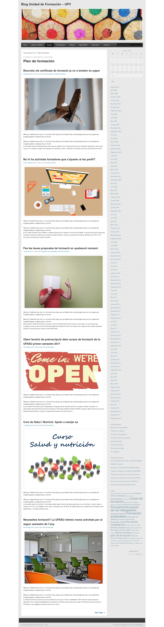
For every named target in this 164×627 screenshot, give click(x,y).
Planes (49, 45)
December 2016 (116, 335)
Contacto (106, 45)
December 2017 (116, 308)
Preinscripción (123, 538)
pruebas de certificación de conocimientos (128, 540)
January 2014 (115, 408)
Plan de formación (47, 74)
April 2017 (114, 328)
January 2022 (115, 200)
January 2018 (115, 304)
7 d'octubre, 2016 (28, 425)
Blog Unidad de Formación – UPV (46, 4)
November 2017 (116, 311)
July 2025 (114, 114)
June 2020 (114, 245)
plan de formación (121, 535)
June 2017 (114, 325)
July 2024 (114, 135)
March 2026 (114, 93)
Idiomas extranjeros (119, 527)
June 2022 (114, 187)
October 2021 (115, 207)
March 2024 (114, 142)
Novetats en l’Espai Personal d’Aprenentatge (125, 467)
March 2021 (114, 225)
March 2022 (114, 194)
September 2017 (116, 318)
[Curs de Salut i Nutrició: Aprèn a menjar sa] (64, 488)
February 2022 (115, 197)
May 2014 (114, 404)
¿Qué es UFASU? (37, 45)
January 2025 (115, 124)
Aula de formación (115, 493)
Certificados (121, 495)
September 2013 (116, 418)
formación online (118, 521)
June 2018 (114, 294)
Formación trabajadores (124, 523)
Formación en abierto (117, 431)
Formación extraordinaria (119, 434)
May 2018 (114, 297)
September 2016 (116, 346)
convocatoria (116, 498)
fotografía (128, 525)
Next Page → (100, 612)
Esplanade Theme (127, 625)
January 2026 (115, 100)
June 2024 (114, 138)
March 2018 (114, 301)
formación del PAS (118, 513)
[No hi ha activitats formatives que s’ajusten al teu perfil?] (64, 216)
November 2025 (116, 104)
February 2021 (115, 228)
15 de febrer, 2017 (28, 347)
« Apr (112, 81)
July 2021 (114, 214)
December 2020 (116, 235)
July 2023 (114, 156)
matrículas (122, 530)
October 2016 (115, 342)
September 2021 (116, 211)
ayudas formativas (129, 493)
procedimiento (132, 538)
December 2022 (116, 176)
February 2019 (115, 273)
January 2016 (115, 359)
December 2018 (116, 280)
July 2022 (114, 183)
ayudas (122, 493)
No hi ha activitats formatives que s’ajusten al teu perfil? (59, 159)
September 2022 (116, 180)
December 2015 (116, 363)
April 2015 (114, 380)
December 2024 (116, 128)
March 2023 (114, 169)
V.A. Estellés (135, 543)
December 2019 (116, 256)
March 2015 (114, 384)
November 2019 (116, 259)
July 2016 (114, 349)
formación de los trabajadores (125, 508)
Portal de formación (60, 74)
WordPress (139, 625)
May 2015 (114, 377)
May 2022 (114, 190)
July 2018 (114, 290)
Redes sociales (114, 543)
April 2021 (114, 221)
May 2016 (114, 356)
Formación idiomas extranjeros (120, 438)
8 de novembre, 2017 (29, 163)
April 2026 (114, 90)
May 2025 (114, 121)
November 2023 (116, 149)
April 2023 (114, 166)
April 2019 (114, 270)
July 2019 (114, 263)
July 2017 (114, 321)
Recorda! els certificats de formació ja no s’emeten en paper (61, 70)
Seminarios (95, 45)
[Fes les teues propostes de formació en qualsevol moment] (64, 307)
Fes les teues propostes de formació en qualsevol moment (60, 248)
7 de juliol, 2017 (28, 251)
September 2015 (116, 370)
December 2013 (116, 411)
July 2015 (114, 373)
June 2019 (114, 266)
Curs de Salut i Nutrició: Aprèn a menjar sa (50, 422)
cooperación (125, 499)
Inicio (25, 45)
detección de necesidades (50, 251)
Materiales (114, 530)
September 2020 (116, 238)
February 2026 (115, 97)
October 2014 (115, 401)
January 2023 (115, 173)
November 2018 (116, 283)
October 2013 (115, 415)
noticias (133, 530)
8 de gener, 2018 (28, 74)
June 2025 (114, 118)
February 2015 (115, 387)
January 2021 (115, 232)
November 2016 (116, 339)
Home (34, 53)
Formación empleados (126, 514)
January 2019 (115, 276)
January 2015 (115, 391)
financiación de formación (131, 504)
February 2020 (115, 252)
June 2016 (114, 353)
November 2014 (116, 397)
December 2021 (116, 204)
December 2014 (116, 394)
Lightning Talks (138, 528)
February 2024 (115, 145)
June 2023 (114, 159)
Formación (118, 507)
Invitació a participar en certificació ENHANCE (126, 471)
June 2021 (114, 218)
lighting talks (130, 528)
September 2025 (116, 111)
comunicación (129, 496)
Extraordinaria (60, 45)
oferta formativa (123, 532)
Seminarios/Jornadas (117, 448)
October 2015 (115, 366)
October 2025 (115, 107)
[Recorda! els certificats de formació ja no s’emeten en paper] (64, 129)
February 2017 (115, 332)
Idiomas (72, 45)
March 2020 (114, 249)
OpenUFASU (83, 45)
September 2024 (116, 131)
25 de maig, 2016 (28, 527)
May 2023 (114, 162)
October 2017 (115, 315)
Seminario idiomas (125, 543)
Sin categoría (115, 452)
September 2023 (116, 152)
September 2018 (116, 287)
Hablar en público (135, 525)
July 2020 (114, 242)
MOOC (128, 530)
